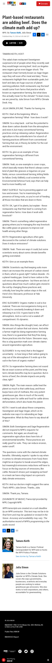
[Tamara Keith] (7, 544)
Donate (44, 4)
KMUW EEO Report (12, 637)
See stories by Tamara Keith (28, 556)
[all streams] (49, 660)
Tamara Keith (15, 32)
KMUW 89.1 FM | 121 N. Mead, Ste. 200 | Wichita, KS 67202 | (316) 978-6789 (24, 626)
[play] (3, 660)
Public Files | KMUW (12, 632)
